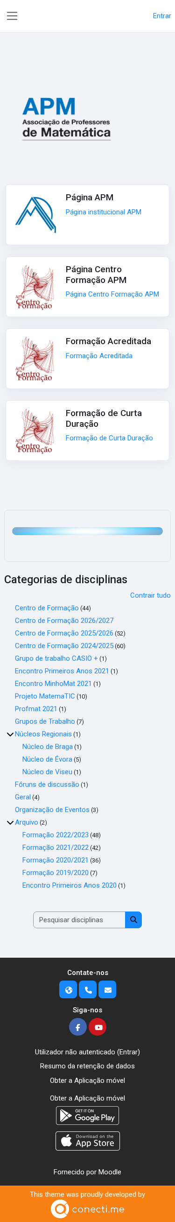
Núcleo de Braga (47, 746)
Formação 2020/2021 (55, 860)
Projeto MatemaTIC (45, 696)
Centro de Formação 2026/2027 (64, 620)
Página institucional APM (103, 212)
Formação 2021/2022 (55, 847)
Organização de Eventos (52, 809)
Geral (23, 797)
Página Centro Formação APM (112, 294)
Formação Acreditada (99, 356)
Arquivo (26, 822)
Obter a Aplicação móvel (87, 1080)
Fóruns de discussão (47, 784)
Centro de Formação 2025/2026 (64, 633)
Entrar (162, 16)
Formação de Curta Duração (109, 438)
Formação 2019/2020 (55, 873)
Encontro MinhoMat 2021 (53, 683)
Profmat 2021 (36, 709)
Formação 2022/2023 (55, 835)
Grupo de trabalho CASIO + (56, 658)
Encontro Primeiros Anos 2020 (69, 885)
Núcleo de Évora (47, 759)
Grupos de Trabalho (45, 721)
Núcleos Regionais (43, 734)
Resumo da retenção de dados (87, 1066)
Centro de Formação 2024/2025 (64, 646)
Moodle (109, 1172)
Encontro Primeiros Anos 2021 (62, 671)
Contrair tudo (150, 595)
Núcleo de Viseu (47, 772)
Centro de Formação (47, 608)
